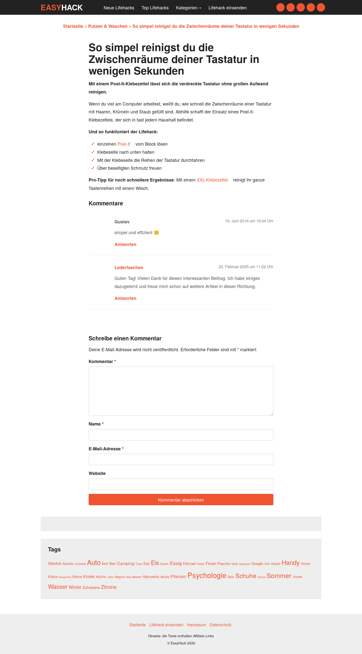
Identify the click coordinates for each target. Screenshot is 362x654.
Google (257, 563)
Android (80, 564)
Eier (146, 563)
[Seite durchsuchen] (95, 7)
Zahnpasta (91, 587)
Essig (176, 563)
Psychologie (206, 575)
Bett (105, 563)
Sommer (279, 575)
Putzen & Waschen (108, 26)
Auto (94, 562)
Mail (128, 577)
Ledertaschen (129, 267)
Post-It (123, 143)
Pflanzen (178, 576)
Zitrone (108, 586)
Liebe (110, 577)
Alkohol (54, 563)
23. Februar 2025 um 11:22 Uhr (246, 266)
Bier (112, 563)
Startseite (73, 26)
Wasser (57, 586)
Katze (52, 576)
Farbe (200, 564)
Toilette (297, 577)
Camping (125, 563)
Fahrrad (189, 563)
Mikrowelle (151, 576)
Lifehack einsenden (228, 7)
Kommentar (102, 361)
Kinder (89, 576)
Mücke (165, 577)
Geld (234, 564)
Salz (231, 576)
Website (97, 473)
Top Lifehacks (155, 7)
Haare (275, 563)
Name (96, 424)
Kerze (77, 576)
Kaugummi (65, 577)
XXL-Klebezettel (212, 179)
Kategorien (187, 7)
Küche (101, 576)
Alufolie (68, 563)
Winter (75, 587)
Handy (291, 562)
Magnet (120, 577)
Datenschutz (220, 624)
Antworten (125, 244)
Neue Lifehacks (119, 7)
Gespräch (244, 564)
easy (62, 7)
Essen (164, 564)
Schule (261, 577)
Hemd (305, 563)
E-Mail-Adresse (106, 448)
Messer (137, 577)
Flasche (223, 563)
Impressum (196, 624)
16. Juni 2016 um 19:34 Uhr (249, 221)
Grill (267, 564)
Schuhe (245, 575)
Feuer (211, 563)
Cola (139, 564)
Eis (155, 562)
